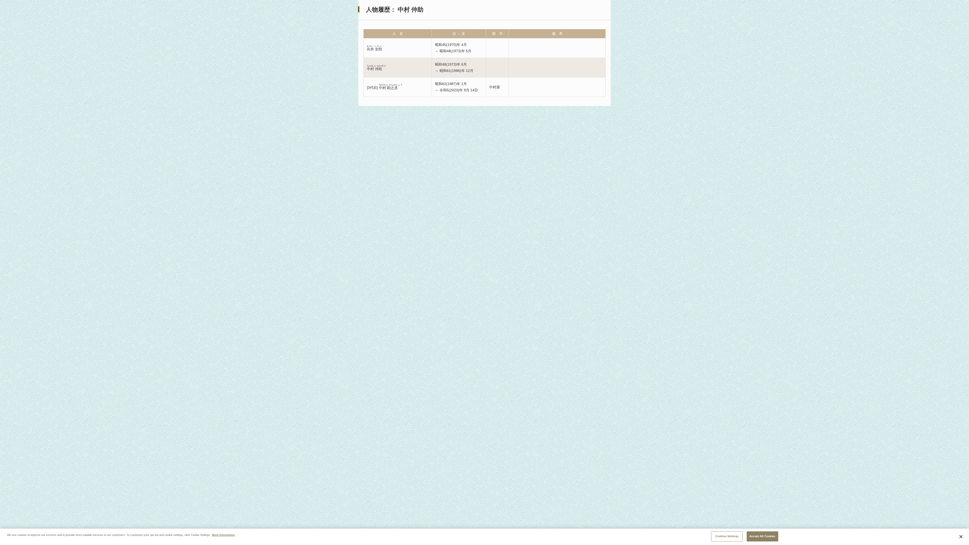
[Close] (960, 536)
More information (223, 534)
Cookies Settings (727, 536)
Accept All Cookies (762, 536)
